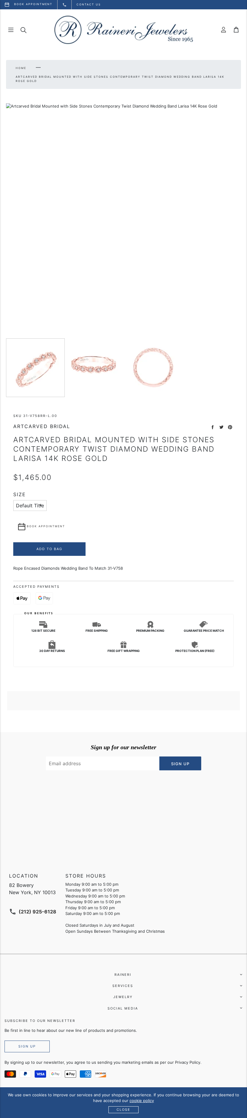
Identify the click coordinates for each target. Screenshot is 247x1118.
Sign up (27, 1046)
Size (19, 494)
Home (21, 68)
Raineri (122, 974)
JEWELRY (123, 997)
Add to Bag (49, 549)
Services (122, 986)
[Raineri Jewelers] (123, 30)
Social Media (123, 1008)
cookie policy (142, 1100)
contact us (89, 4)
